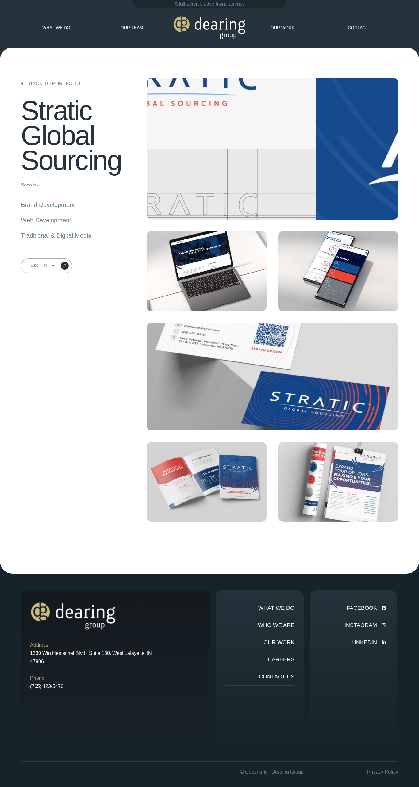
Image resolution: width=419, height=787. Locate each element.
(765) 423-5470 (46, 686)
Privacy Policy (382, 771)
